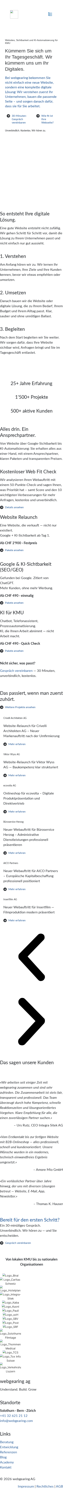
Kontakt (5, 1467)
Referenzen (8, 1452)
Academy (7, 1462)
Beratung (6, 1442)
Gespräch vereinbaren (16, 671)
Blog (3, 1457)
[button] (50, 14)
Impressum (26, 1486)
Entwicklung (9, 1447)
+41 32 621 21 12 (14, 1416)
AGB (59, 1486)
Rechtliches (45, 1486)
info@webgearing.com (16, 1421)
